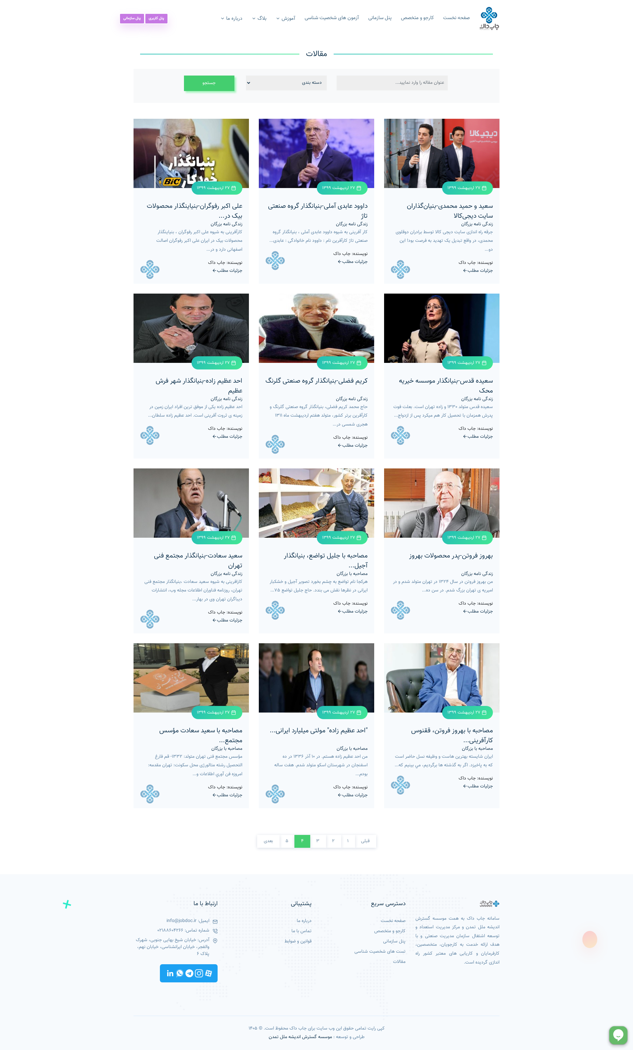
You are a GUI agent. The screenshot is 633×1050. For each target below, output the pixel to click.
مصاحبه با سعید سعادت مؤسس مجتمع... (200, 736)
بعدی (268, 841)
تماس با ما (301, 931)
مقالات (399, 962)
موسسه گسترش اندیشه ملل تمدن (300, 1037)
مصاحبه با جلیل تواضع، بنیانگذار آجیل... (326, 561)
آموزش (287, 18)
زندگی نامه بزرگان (477, 224)
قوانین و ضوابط (298, 941)
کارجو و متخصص (417, 18)
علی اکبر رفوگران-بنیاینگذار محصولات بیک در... (194, 211)
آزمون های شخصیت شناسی (332, 18)
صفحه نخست (456, 18)
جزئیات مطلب (480, 270)
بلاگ (261, 18)
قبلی (365, 841)
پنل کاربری (156, 18)
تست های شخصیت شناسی (380, 951)
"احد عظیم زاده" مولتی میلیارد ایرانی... (319, 731)
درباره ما (233, 18)
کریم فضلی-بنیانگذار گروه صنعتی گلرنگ (316, 381)
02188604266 (170, 930)
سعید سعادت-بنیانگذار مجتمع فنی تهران (198, 561)
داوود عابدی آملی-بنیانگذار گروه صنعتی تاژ (318, 211)
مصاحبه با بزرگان (352, 574)
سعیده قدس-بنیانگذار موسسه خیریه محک (446, 386)
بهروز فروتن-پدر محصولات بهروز (451, 556)
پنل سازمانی (380, 18)
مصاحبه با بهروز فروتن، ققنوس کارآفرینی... (452, 736)
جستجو (209, 83)
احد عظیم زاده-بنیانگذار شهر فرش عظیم (199, 386)
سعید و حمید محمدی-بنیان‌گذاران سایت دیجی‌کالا (450, 211)
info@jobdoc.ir (181, 921)
